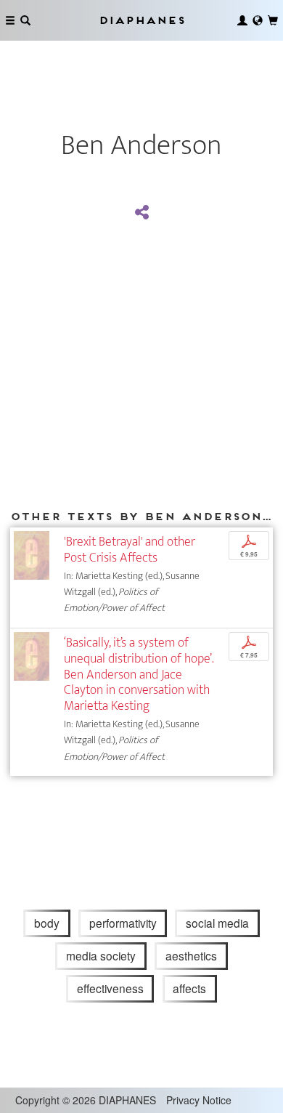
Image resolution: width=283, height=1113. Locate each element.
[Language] (258, 20)
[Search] (25, 20)
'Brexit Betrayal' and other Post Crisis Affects (129, 549)
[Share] (141, 213)
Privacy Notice (198, 1100)
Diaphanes (141, 20)
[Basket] (273, 20)
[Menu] (10, 20)
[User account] (242, 20)
